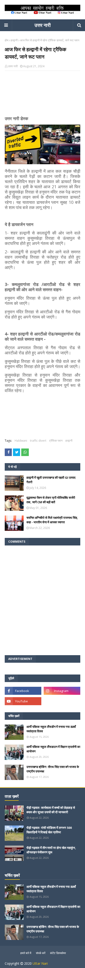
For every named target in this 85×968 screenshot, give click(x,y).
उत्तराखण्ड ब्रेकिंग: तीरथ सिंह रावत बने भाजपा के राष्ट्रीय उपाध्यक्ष (52, 769)
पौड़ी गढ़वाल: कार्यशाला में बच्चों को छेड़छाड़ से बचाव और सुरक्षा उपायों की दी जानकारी (50, 809)
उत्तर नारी (42, 25)
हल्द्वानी (14, 40)
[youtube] (23, 701)
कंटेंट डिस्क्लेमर (58, 953)
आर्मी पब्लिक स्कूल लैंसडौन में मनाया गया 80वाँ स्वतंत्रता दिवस (51, 729)
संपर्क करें (40, 953)
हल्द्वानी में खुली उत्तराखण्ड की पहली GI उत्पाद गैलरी (51, 479)
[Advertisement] (42, 95)
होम (6, 40)
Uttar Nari (40, 963)
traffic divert (38, 441)
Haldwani (21, 441)
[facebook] (23, 691)
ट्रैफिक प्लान (56, 441)
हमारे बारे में (25, 953)
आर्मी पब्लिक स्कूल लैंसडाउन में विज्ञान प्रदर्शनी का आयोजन (53, 749)
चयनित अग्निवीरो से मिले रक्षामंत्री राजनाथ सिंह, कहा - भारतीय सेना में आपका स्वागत (52, 519)
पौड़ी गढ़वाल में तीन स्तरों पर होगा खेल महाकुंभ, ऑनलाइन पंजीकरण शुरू (51, 850)
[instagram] (62, 691)
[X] (62, 701)
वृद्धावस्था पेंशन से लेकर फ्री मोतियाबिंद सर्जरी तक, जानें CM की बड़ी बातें (50, 499)
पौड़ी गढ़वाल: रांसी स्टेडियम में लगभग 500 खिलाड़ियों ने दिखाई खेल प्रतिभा (49, 830)
